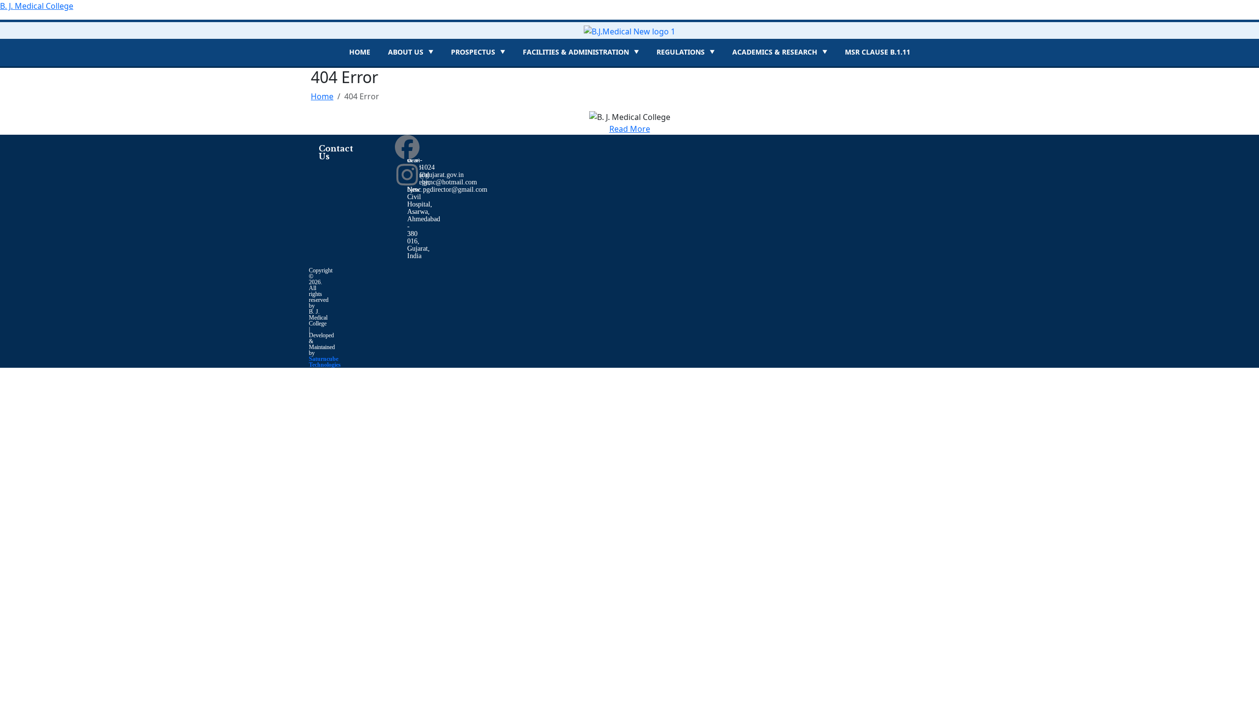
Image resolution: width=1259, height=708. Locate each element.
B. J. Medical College (36, 5)
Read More (629, 128)
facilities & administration (581, 52)
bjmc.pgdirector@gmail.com (447, 189)
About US (410, 52)
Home (359, 52)
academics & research (779, 52)
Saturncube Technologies (325, 361)
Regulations (686, 52)
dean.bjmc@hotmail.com (442, 182)
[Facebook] (407, 147)
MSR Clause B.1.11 (877, 52)
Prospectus (478, 52)
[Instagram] (407, 174)
